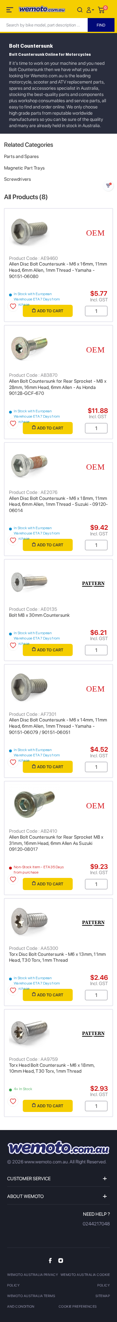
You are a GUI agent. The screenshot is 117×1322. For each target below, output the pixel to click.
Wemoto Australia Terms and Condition (31, 1301)
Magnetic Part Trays (24, 168)
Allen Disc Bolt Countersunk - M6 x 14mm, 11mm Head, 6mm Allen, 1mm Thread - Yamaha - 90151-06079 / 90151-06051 (58, 726)
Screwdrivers (17, 179)
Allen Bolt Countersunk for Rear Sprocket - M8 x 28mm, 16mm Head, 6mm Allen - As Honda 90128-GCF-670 (57, 387)
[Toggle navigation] (10, 11)
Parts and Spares (21, 156)
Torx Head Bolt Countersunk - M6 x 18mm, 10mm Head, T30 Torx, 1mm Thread (52, 1068)
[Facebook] (50, 1260)
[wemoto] (58, 1147)
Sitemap (102, 1296)
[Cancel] (80, 9)
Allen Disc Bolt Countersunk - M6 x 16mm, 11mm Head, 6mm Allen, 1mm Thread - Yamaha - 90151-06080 (58, 270)
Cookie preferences (78, 1307)
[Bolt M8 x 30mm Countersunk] (58, 582)
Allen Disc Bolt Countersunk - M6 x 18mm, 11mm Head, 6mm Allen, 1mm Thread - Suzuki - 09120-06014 (58, 504)
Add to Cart (50, 311)
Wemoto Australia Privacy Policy (32, 1280)
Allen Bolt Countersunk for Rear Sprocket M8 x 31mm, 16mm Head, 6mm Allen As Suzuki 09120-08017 (56, 843)
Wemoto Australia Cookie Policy (85, 1280)
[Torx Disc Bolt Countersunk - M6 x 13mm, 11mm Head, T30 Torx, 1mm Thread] (58, 921)
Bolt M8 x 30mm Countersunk (39, 615)
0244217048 (96, 1224)
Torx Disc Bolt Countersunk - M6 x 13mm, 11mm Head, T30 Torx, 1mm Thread (57, 957)
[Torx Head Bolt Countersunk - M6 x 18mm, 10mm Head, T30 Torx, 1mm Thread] (58, 1032)
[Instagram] (60, 1260)
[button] (91, 9)
